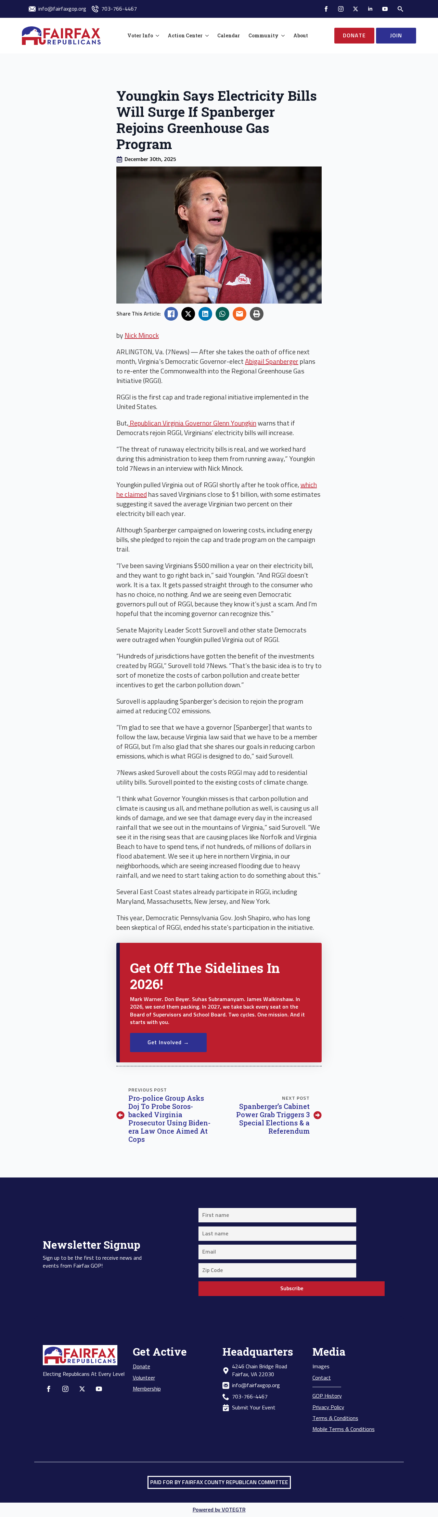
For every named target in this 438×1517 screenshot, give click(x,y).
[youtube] (385, 9)
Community (263, 35)
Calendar (228, 35)
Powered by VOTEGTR (219, 1510)
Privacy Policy (328, 1407)
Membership (147, 1389)
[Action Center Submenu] (206, 36)
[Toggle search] (400, 9)
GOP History (327, 1396)
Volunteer (144, 1378)
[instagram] (341, 9)
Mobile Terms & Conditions (343, 1429)
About (300, 35)
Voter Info (140, 35)
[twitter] (355, 9)
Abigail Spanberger (271, 361)
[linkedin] (370, 9)
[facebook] (326, 9)
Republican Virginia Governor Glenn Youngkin (192, 423)
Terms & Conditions (335, 1418)
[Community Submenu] (282, 36)
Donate (141, 1366)
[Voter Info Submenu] (156, 36)
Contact (321, 1378)
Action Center (185, 35)
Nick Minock (142, 335)
